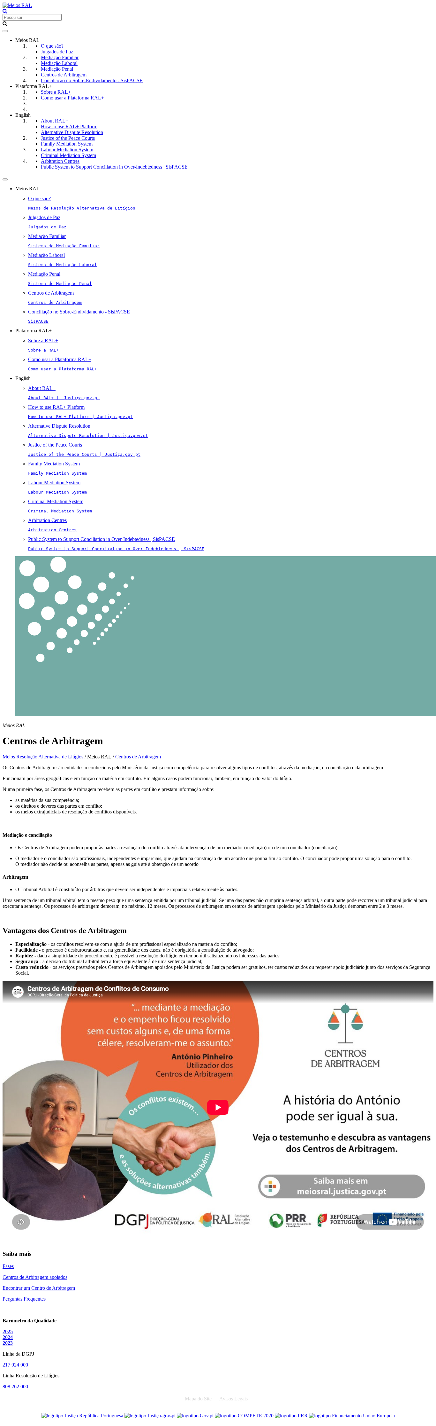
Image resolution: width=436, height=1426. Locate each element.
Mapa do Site (198, 1398)
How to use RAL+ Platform (69, 126)
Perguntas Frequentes (24, 1299)
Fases (8, 1266)
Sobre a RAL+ (56, 92)
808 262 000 (15, 1386)
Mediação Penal (57, 69)
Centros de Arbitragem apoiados (35, 1277)
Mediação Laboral (59, 63)
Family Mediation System (67, 144)
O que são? (52, 46)
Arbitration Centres (60, 161)
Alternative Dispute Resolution (72, 132)
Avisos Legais (233, 1398)
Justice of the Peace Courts (68, 138)
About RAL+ (54, 120)
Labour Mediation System (67, 149)
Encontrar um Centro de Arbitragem (39, 1288)
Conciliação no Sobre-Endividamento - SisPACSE (92, 80)
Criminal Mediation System (68, 155)
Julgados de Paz (57, 51)
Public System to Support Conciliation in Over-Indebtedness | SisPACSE (114, 167)
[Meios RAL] (17, 5)
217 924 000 (15, 1364)
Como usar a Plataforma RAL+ (72, 97)
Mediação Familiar (60, 57)
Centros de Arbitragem (63, 74)
